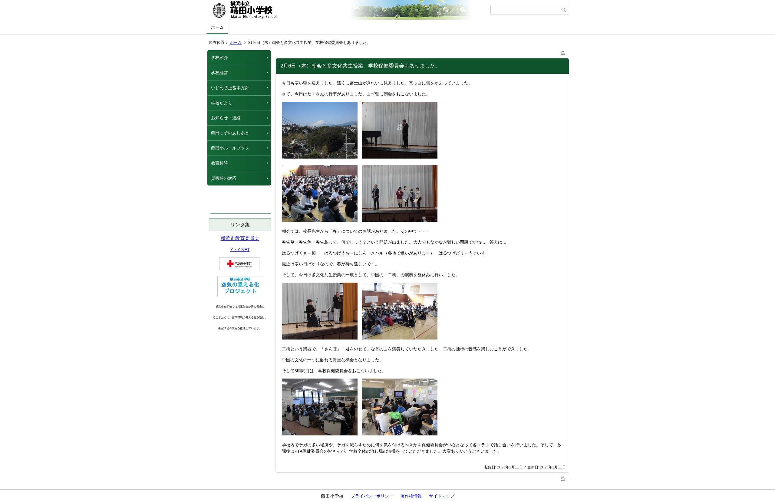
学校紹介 (219, 57)
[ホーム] (348, 10)
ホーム (217, 27)
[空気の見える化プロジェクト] (240, 295)
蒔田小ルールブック (230, 148)
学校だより (221, 102)
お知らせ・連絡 (226, 117)
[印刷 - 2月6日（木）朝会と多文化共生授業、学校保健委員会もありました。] (563, 52)
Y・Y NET (240, 249)
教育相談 (219, 163)
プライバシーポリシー (372, 496)
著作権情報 (411, 496)
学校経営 (219, 72)
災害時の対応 (223, 178)
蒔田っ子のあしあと (230, 132)
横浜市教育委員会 (240, 238)
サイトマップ (441, 496)
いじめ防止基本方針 (230, 87)
